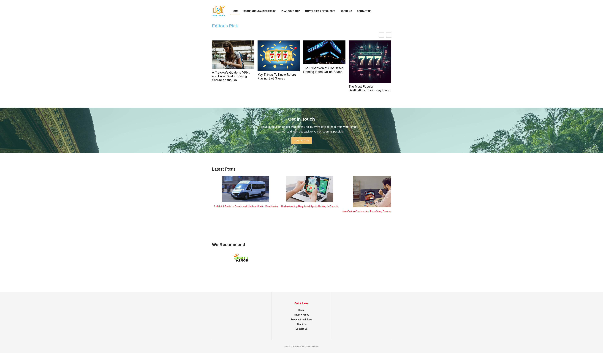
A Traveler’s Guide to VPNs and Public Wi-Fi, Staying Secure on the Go (231, 76)
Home (235, 11)
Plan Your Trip (290, 11)
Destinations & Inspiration (259, 11)
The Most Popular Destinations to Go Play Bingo (369, 88)
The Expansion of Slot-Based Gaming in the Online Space (323, 70)
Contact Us (364, 11)
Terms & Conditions (301, 319)
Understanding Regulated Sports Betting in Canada (309, 206)
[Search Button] (389, 11)
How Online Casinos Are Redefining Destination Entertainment (377, 211)
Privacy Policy (301, 314)
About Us (346, 11)
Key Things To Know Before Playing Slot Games (277, 76)
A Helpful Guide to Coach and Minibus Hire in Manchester (246, 206)
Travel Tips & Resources (320, 11)
